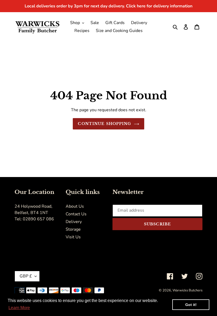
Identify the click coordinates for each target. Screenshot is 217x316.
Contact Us (76, 214)
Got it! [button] (191, 305)
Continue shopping (104, 123)
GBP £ (26, 276)
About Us (75, 206)
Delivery (74, 222)
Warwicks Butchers (187, 290)
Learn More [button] (19, 307)
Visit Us (73, 237)
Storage (73, 229)
